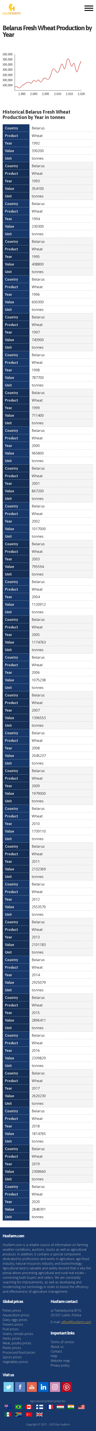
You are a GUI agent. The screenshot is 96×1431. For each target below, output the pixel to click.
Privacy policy (60, 1365)
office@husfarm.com (76, 1322)
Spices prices (12, 1357)
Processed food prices (19, 1352)
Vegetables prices (15, 1362)
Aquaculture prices (16, 1315)
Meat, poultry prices (17, 1343)
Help (54, 1356)
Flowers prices (13, 1324)
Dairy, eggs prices (15, 1320)
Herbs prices (12, 1338)
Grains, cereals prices (18, 1334)
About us (57, 1346)
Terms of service (62, 1342)
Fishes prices (12, 1310)
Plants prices (12, 1348)
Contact (56, 1351)
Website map (60, 1361)
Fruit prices (11, 1329)
